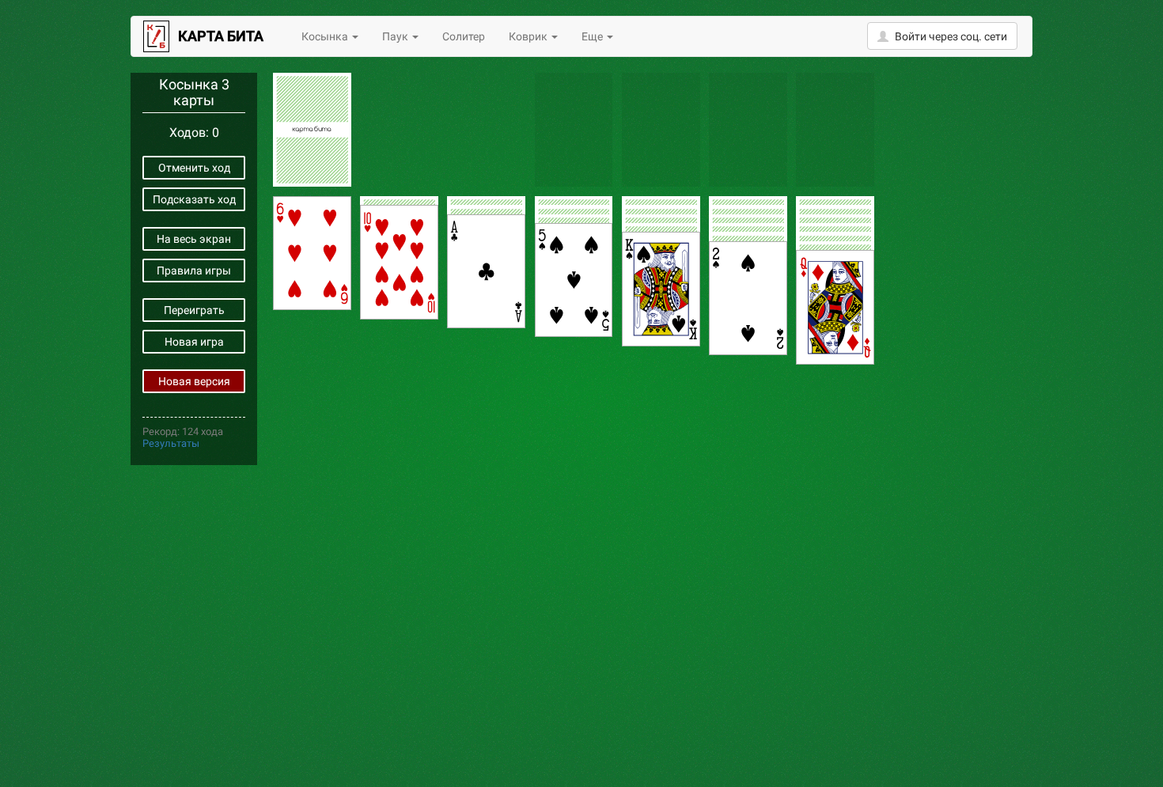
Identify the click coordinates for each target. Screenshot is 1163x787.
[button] (942, 36)
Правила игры (194, 270)
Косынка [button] (325, 36)
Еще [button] (593, 36)
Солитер (463, 36)
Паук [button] (396, 36)
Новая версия (194, 381)
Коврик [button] (529, 36)
